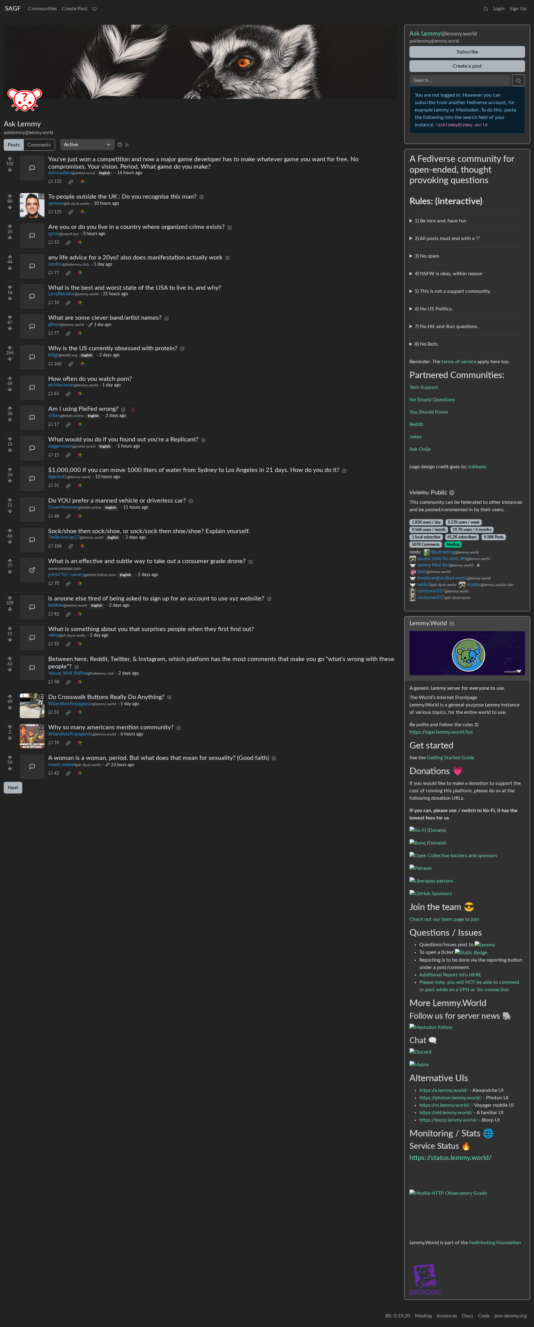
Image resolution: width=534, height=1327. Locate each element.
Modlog (453, 544)
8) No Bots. (427, 344)
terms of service (459, 361)
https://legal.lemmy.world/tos (441, 732)
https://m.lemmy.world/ (444, 1105)
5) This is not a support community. (453, 291)
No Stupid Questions (432, 399)
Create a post (467, 66)
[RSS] (127, 144)
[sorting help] (119, 144)
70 (56, 583)
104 (57, 546)
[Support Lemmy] (94, 8)
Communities (42, 8)
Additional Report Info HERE (450, 974)
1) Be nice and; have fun (440, 220)
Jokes (415, 436)
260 (57, 364)
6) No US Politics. (434, 308)
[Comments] (32, 168)
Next (13, 787)
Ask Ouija (419, 449)
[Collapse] (452, 624)
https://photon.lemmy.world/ (450, 1097)
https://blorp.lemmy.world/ (448, 1120)
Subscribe (467, 51)
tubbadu (477, 466)
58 (56, 682)
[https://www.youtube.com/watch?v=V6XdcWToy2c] (32, 570)
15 (56, 455)
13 (56, 242)
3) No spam (427, 256)
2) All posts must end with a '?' (447, 238)
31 (56, 485)
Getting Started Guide (450, 757)
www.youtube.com (64, 569)
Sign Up (518, 8)
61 (56, 394)
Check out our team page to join (444, 919)
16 (56, 303)
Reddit (416, 424)
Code (484, 1315)
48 (56, 516)
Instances (447, 1315)
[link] (70, 182)
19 (56, 743)
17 (56, 425)
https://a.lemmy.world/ (443, 1090)
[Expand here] (32, 205)
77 (56, 273)
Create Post (74, 8)
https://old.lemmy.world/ (446, 1112)
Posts (14, 144)
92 (56, 614)
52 (56, 644)
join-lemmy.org (510, 1315)
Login (499, 8)
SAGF (13, 9)
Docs (467, 1315)
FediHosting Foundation (495, 1242)
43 (56, 773)
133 (57, 181)
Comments (39, 144)
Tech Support (423, 387)
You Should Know (428, 412)
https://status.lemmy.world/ (450, 1157)
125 (57, 212)
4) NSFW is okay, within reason (448, 273)
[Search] (486, 8)
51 (56, 712)
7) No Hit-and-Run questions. (446, 326)
